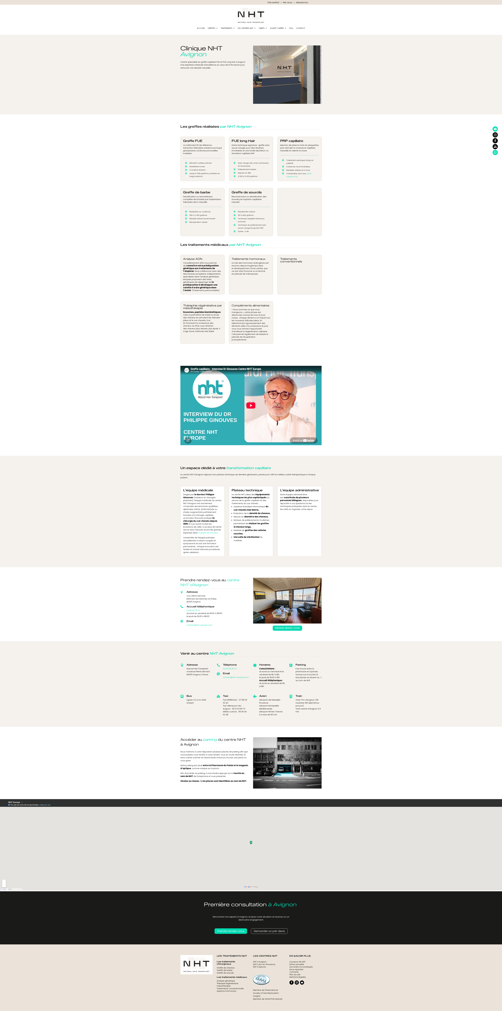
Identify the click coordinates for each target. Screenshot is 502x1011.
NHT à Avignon (260, 961)
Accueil (201, 28)
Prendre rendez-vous (287, 628)
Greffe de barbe (224, 970)
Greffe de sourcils (225, 972)
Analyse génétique (226, 980)
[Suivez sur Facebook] (291, 982)
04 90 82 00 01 (193, 610)
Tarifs (262, 28)
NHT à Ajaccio (259, 966)
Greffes (211, 28)
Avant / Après (277, 28)
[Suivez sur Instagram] (297, 982)
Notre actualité (296, 964)
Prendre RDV (302, 2)
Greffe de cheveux (226, 967)
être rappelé (273, 2)
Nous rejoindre (296, 969)
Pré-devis (287, 2)
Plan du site (294, 974)
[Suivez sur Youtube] (302, 982)
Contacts (294, 972)
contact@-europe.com (199, 625)
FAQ (291, 28)
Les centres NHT (245, 28)
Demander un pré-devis (269, 931)
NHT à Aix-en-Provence (264, 964)
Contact (300, 28)
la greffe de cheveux (208, 532)
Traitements (226, 28)
